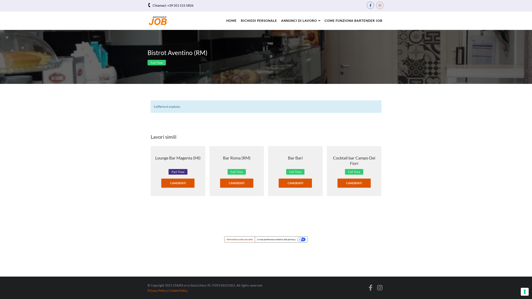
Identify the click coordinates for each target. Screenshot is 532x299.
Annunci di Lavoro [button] (299, 20)
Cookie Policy (178, 290)
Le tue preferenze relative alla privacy (276, 239)
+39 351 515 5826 (180, 5)
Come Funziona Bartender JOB (353, 20)
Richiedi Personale (259, 20)
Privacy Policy (157, 290)
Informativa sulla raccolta (240, 239)
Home (231, 20)
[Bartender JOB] (161, 20)
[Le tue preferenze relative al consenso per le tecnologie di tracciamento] (525, 292)
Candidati (178, 183)
